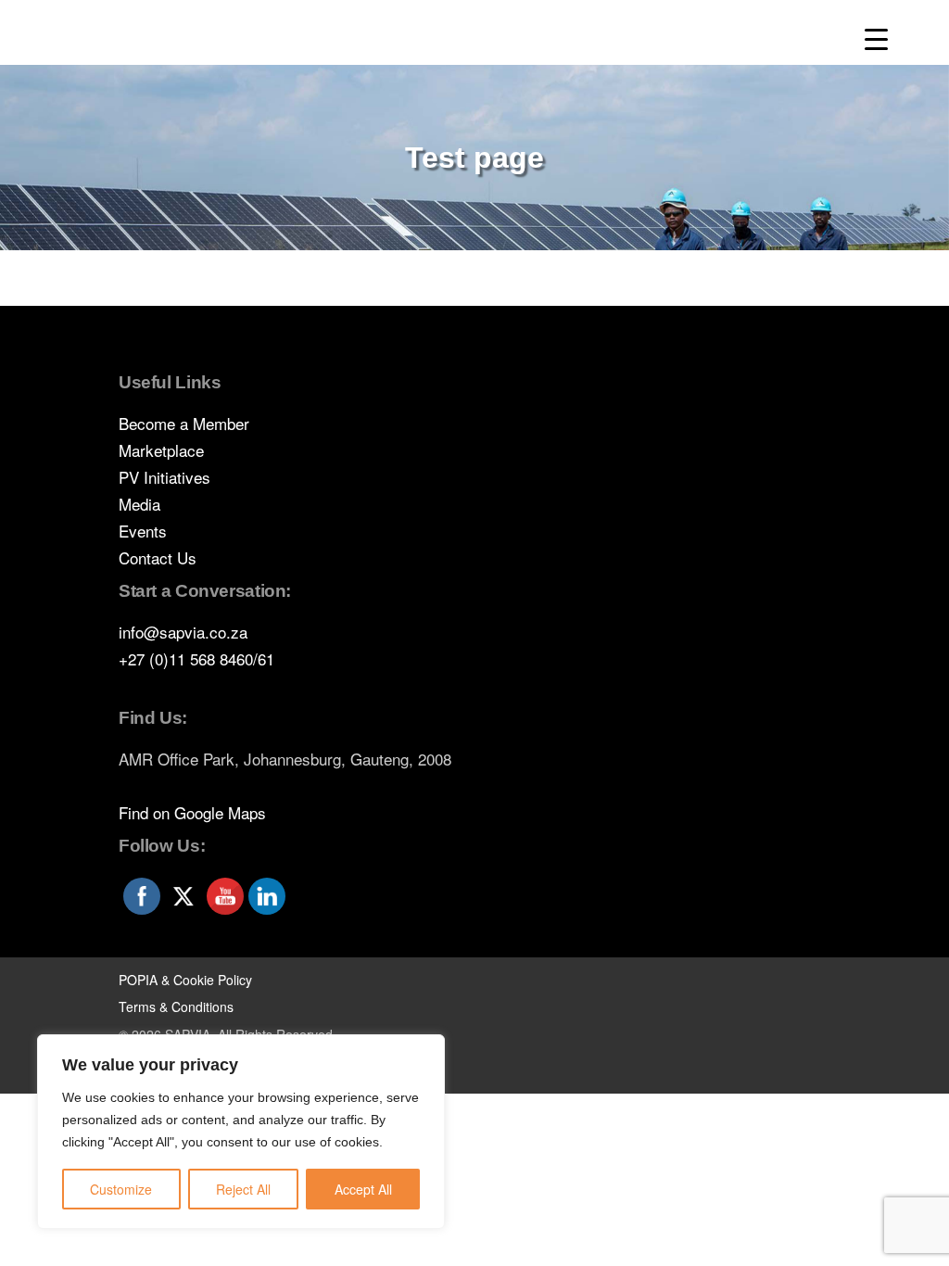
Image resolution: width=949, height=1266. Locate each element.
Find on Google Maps (192, 812)
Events (143, 530)
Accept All (363, 1189)
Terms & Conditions (176, 1006)
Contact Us (157, 557)
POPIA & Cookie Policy (185, 979)
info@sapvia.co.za (183, 631)
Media (139, 503)
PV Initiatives (164, 476)
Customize (121, 1189)
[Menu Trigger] (876, 39)
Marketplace (161, 450)
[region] (241, 1131)
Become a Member (184, 423)
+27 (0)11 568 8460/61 (196, 658)
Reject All (243, 1189)
